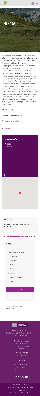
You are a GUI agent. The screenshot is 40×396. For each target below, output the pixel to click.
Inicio (6, 12)
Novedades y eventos (21, 341)
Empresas (13, 264)
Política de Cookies (27, 387)
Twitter (23, 376)
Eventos (12, 273)
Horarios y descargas (22, 353)
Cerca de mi (21, 360)
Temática (21, 349)
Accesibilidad (21, 390)
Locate (4, 175)
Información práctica (21, 343)
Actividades (13, 260)
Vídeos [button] (7, 129)
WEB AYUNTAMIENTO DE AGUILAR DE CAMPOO (18, 225)
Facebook (20, 376)
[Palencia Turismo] (4, 3)
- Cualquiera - (14, 256)
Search (33, 4)
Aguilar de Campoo (16, 121)
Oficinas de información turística (21, 358)
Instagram (16, 376)
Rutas (11, 281)
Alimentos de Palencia (21, 346)
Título (8, 244)
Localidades (11, 12)
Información (16, 385)
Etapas (12, 269)
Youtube (26, 376)
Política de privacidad (14, 387)
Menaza (9, 146)
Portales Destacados (21, 355)
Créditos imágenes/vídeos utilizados (21, 393)
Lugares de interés (15, 277)
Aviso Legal (25, 385)
